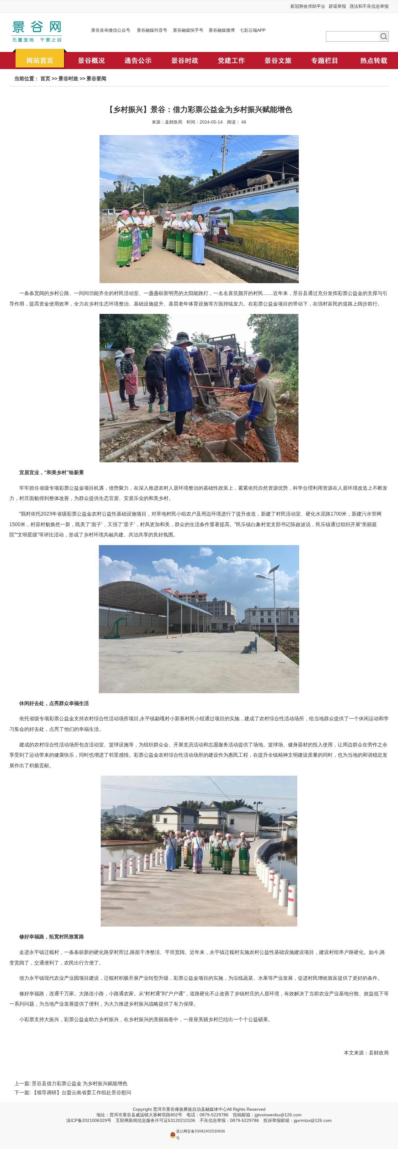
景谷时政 (68, 78)
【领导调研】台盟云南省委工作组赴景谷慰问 (81, 1092)
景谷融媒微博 (222, 30)
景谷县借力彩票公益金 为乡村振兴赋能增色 (79, 1083)
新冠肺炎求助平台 (307, 6)
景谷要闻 (96, 78)
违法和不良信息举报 (369, 6)
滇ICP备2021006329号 (88, 1120)
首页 (45, 78)
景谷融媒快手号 (188, 30)
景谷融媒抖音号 (152, 30)
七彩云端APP (253, 30)
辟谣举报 (337, 6)
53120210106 (181, 1120)
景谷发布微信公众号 (110, 30)
